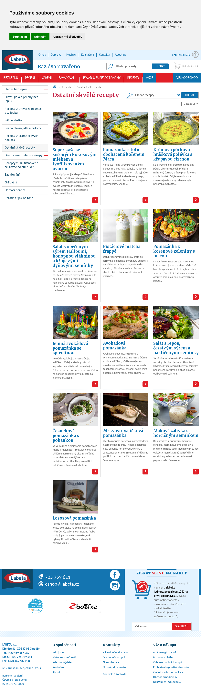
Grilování (11, 182)
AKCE (149, 77)
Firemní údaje (111, 662)
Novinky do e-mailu (114, 667)
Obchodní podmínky (165, 677)
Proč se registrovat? (164, 652)
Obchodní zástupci (114, 657)
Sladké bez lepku (16, 89)
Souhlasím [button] (20, 36)
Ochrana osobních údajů (167, 662)
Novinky (71, 54)
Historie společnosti (64, 657)
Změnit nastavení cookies (168, 672)
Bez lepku (10, 77)
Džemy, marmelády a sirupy (23, 155)
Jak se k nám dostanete (116, 652)
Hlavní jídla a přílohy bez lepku (21, 99)
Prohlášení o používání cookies (171, 667)
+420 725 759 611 (21, 657)
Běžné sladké (13, 120)
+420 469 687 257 (18, 653)
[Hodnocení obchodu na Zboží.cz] (83, 606)
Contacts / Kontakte (114, 674)
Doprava (56, 54)
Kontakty (104, 54)
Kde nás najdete (62, 662)
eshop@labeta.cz (62, 584)
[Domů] (54, 87)
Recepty (133, 77)
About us (120, 54)
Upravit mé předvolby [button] (67, 36)
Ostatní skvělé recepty (20, 147)
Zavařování (67, 77)
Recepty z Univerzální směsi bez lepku (23, 110)
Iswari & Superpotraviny (101, 77)
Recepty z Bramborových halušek (21, 137)
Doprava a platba (163, 657)
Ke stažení (87, 54)
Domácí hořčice (15, 190)
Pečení (30, 77)
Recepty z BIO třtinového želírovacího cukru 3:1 (21, 165)
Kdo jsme (58, 652)
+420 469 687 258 (19, 661)
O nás (42, 54)
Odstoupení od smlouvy (167, 682)
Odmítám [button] (40, 36)
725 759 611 (57, 577)
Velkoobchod (187, 77)
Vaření (47, 77)
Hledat (160, 66)
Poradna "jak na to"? (19, 198)
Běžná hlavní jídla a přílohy (23, 128)
